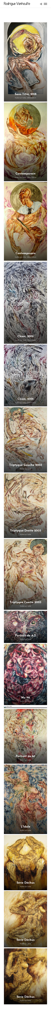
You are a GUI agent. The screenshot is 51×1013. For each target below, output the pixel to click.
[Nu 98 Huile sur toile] (25, 707)
